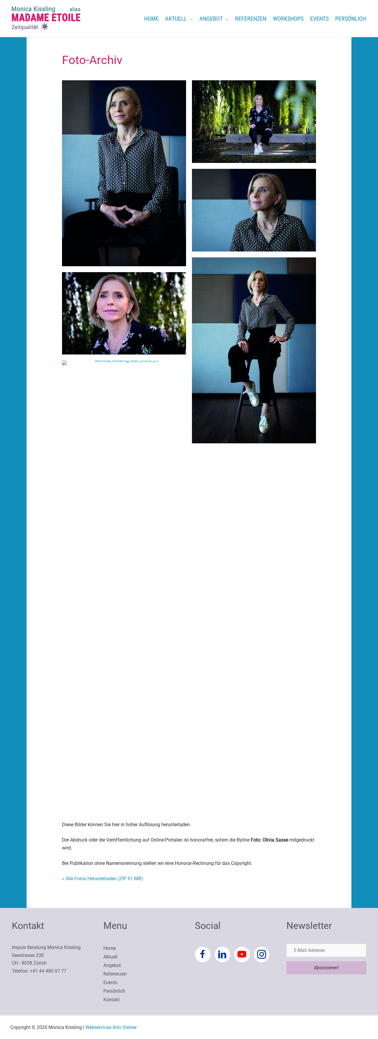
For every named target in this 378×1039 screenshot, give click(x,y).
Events (110, 982)
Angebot (112, 965)
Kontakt (111, 999)
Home (109, 948)
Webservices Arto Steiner (111, 1027)
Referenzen (115, 974)
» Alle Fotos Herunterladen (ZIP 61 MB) (102, 878)
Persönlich (114, 991)
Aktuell (110, 957)
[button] (190, 18)
